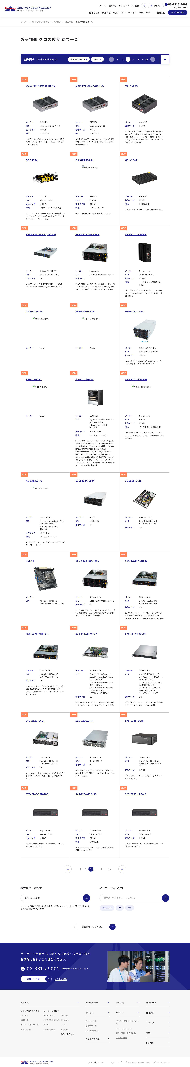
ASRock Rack (49, 1029)
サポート (150, 12)
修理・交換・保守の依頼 (126, 1033)
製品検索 (106, 12)
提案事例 (120, 1002)
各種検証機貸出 (92, 1030)
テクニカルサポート (124, 1028)
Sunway (64, 1015)
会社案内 (161, 12)
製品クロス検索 (32, 898)
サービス (132, 12)
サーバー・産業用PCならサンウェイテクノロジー (42, 22)
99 (146, 59)
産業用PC (24, 1020)
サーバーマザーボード (30, 1024)
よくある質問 (124, 6)
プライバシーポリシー (98, 1062)
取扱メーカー (119, 12)
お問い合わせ (179, 12)
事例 (141, 12)
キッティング (91, 1021)
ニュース (103, 6)
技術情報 (112, 6)
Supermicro (107, 908)
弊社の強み (94, 12)
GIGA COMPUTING (51, 1020)
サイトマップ (116, 1062)
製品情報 (69, 22)
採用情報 (135, 6)
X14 (129, 908)
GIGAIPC (64, 1029)
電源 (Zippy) (26, 1029)
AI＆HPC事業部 (93, 1038)
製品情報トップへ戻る (92, 926)
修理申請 (157, 6)
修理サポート (91, 1025)
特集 (148, 1032)
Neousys (65, 1020)
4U (120, 908)
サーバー (24, 1015)
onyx (63, 1024)
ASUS (46, 1024)
